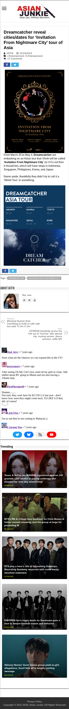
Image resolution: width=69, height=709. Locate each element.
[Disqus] (34, 387)
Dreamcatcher (16, 278)
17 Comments (14, 58)
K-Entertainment (34, 56)
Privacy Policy (34, 701)
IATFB (10, 53)
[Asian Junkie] (34, 11)
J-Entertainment (15, 56)
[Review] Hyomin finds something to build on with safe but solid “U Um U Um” (23, 323)
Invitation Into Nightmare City (44, 278)
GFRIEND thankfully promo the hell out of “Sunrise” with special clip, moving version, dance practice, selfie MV (45, 334)
